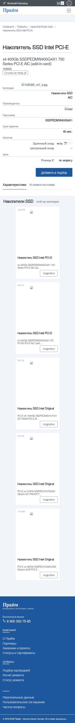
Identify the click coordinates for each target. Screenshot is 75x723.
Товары (22, 27)
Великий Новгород (17, 3)
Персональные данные (18, 697)
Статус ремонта (13, 679)
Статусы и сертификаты (19, 652)
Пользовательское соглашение (24, 702)
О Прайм (9, 638)
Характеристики (14, 184)
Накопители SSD (42, 27)
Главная (8, 27)
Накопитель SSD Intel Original (35, 408)
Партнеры (9, 643)
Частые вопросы (14, 706)
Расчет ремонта (13, 675)
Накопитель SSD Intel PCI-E (34, 258)
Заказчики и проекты (16, 648)
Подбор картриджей (16, 670)
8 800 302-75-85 (19, 620)
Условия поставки (42, 184)
